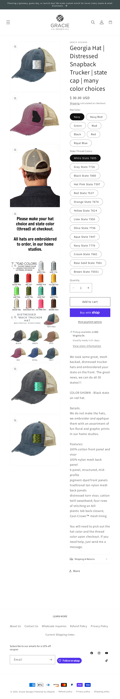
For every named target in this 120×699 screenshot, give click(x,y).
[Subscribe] (50, 659)
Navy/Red (96, 117)
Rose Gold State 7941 (88, 263)
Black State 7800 (85, 175)
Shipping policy (102, 691)
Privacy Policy (99, 626)
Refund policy (65, 691)
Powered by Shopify (44, 691)
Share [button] (76, 571)
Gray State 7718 (84, 167)
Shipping (75, 103)
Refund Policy (78, 626)
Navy (77, 117)
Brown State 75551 (86, 271)
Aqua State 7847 (85, 236)
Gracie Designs (26, 691)
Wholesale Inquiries (54, 626)
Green (78, 125)
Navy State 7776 (84, 245)
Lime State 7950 (84, 219)
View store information (87, 346)
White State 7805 (85, 158)
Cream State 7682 (86, 254)
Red (93, 134)
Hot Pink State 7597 (87, 184)
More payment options (90, 321)
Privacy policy (83, 691)
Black (77, 134)
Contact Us (31, 626)
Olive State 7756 (85, 228)
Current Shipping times (60, 634)
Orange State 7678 (86, 202)
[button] (8, 22)
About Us (15, 626)
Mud (94, 125)
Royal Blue (81, 143)
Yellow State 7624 (85, 210)
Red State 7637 (84, 193)
